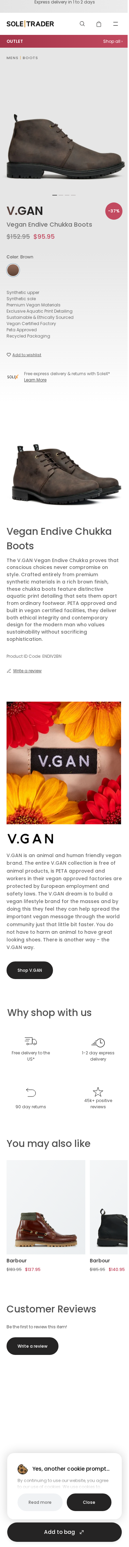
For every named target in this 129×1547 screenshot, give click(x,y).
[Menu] (115, 24)
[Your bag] (99, 24)
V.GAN (25, 211)
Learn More (35, 380)
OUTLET (15, 41)
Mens (13, 57)
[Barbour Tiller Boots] (46, 1207)
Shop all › (112, 41)
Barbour (17, 1260)
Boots (31, 57)
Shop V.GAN (30, 970)
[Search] (82, 24)
